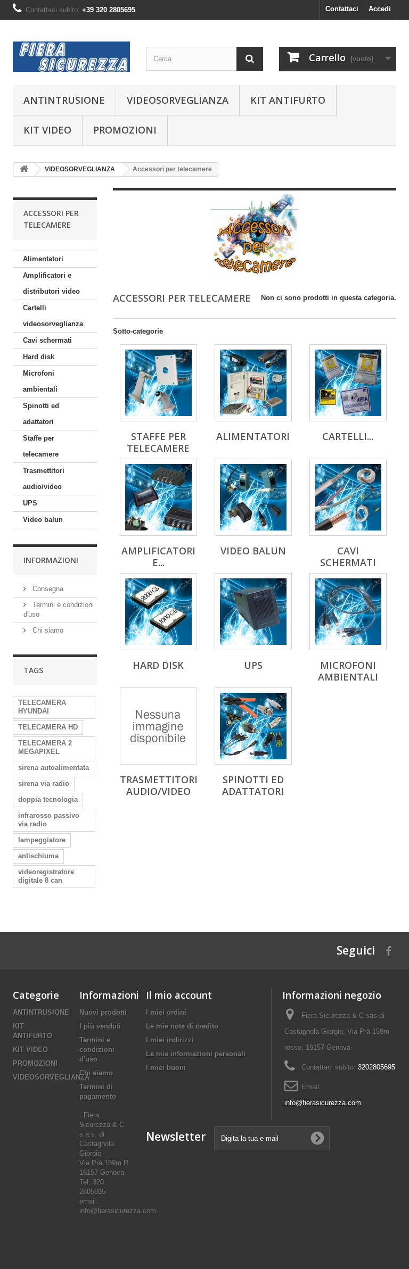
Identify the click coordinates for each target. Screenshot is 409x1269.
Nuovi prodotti (103, 1012)
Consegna (46, 589)
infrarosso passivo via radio (48, 819)
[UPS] (253, 611)
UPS (30, 503)
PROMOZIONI (125, 129)
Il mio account (179, 995)
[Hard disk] (158, 611)
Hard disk (38, 357)
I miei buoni (166, 1068)
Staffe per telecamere (41, 446)
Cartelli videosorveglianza (53, 316)
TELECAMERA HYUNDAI (42, 707)
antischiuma (38, 856)
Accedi (380, 9)
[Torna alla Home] (24, 169)
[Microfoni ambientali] (348, 611)
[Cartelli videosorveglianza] (348, 382)
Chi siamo (46, 630)
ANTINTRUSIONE (64, 100)
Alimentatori (43, 259)
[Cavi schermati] (348, 497)
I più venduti (100, 1026)
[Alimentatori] (253, 382)
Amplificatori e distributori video (51, 283)
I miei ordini (166, 1012)
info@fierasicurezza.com (322, 1103)
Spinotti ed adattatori (41, 414)
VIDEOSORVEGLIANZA (177, 100)
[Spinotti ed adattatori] (253, 726)
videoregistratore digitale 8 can (46, 876)
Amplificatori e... (158, 556)
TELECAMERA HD (48, 727)
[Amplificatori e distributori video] (158, 497)
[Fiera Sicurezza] (71, 57)
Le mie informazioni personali (196, 1054)
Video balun (43, 520)
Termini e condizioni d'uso (96, 1049)
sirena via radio (43, 783)
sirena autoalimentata (53, 768)
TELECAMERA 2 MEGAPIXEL (45, 747)
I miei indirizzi (170, 1040)
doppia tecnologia (48, 799)
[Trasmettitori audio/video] (158, 726)
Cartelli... (347, 436)
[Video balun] (253, 497)
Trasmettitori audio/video (43, 479)
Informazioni (50, 560)
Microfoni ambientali (40, 381)
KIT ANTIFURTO (287, 100)
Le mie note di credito (182, 1026)
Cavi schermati (47, 340)
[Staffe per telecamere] (158, 382)
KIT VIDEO (47, 129)
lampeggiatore (42, 840)
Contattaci (341, 9)
